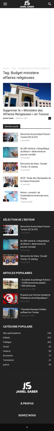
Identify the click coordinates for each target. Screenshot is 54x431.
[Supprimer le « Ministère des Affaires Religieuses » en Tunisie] (27, 95)
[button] (5, 4)
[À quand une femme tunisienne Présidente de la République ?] (10, 298)
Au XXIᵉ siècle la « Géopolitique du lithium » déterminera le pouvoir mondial (34, 151)
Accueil (6, 68)
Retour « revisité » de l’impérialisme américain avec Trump (34, 195)
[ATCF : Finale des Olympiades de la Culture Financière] (10, 182)
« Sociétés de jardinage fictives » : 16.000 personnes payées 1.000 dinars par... (35, 283)
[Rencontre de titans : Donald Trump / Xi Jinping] (10, 167)
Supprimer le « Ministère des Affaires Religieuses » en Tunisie (26, 112)
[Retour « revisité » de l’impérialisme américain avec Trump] (10, 196)
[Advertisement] (27, 37)
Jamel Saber (8, 118)
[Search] (50, 4)
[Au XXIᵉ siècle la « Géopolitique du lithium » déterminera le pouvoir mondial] (10, 152)
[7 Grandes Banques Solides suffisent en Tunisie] (10, 313)
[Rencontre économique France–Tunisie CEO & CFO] (10, 138)
